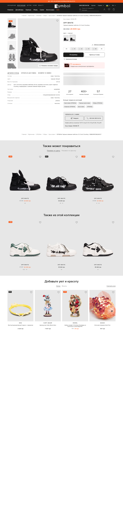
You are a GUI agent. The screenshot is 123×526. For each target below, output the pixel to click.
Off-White (68, 23)
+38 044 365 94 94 (95, 118)
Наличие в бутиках (71, 59)
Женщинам (11, 5)
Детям (29, 5)
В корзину (73, 55)
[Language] (108, 6)
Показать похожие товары (49, 65)
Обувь (35, 10)
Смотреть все (111, 286)
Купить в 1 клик (95, 55)
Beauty (41, 5)
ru (113, 5)
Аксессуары (50, 10)
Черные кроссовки (84, 103)
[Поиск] (80, 9)
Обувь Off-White (97, 103)
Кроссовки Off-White (70, 103)
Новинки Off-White (69, 107)
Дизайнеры (19, 10)
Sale (57, 10)
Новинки (10, 10)
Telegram (75, 118)
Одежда (28, 10)
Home (35, 5)
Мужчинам (21, 5)
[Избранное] (109, 10)
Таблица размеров (99, 45)
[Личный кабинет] (104, 10)
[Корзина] (114, 10)
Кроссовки (81, 107)
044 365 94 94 (84, 5)
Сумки (42, 10)
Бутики (93, 5)
